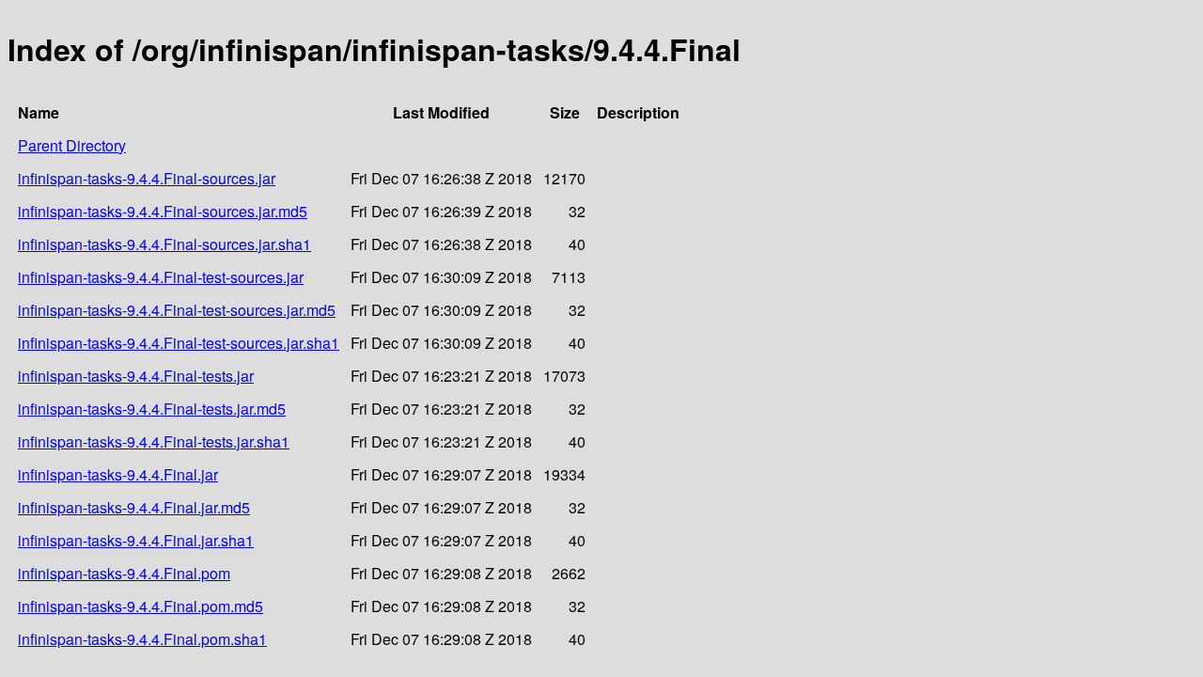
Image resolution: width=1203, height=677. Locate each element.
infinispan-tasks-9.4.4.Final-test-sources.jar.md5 (177, 310)
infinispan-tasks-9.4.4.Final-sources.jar (146, 178)
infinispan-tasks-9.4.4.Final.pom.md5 (140, 606)
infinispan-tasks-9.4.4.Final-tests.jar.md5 (152, 408)
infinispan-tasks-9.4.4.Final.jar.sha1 (136, 540)
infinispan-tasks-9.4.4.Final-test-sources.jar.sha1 (178, 343)
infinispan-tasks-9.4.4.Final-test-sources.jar (161, 277)
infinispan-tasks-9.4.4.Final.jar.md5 (134, 507)
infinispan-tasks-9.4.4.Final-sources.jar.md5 (162, 211)
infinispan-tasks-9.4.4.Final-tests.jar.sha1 (153, 441)
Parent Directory (72, 145)
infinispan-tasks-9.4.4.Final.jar (118, 474)
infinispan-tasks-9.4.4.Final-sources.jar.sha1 (164, 244)
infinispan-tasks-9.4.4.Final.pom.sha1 (142, 639)
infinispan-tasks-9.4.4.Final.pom (124, 573)
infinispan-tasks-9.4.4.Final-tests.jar (136, 375)
